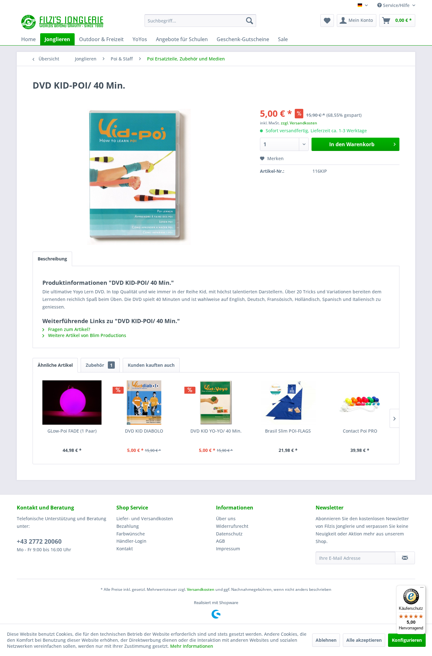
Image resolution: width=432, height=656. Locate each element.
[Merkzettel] (327, 20)
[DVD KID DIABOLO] (144, 402)
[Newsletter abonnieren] (405, 558)
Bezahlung (127, 526)
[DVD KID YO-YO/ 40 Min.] (216, 402)
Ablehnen (326, 640)
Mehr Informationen (191, 646)
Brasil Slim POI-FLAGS (288, 431)
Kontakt (124, 549)
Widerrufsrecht (232, 526)
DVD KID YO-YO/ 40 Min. (216, 431)
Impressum (228, 549)
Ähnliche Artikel (55, 365)
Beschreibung (52, 259)
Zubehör (99, 365)
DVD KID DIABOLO (144, 431)
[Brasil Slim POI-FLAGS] (288, 402)
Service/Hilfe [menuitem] (396, 5)
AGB (220, 541)
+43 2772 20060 (39, 541)
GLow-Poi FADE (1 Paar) (71, 431)
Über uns (226, 518)
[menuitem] (200, 20)
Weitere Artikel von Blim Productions (86, 335)
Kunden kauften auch (151, 365)
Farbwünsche (130, 534)
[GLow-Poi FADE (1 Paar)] (72, 402)
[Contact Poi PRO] (360, 402)
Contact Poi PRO (360, 431)
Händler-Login (131, 541)
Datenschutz (229, 534)
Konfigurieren (407, 640)
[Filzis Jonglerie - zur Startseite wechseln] (63, 22)
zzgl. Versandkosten (299, 123)
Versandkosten (200, 589)
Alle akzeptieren (364, 640)
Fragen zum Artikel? (68, 329)
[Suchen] (249, 20)
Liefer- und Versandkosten (144, 518)
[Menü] (422, 589)
